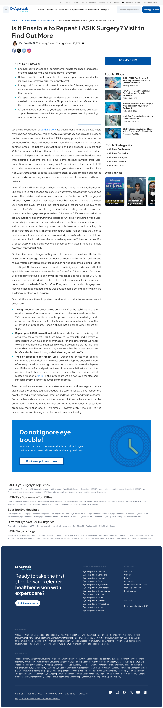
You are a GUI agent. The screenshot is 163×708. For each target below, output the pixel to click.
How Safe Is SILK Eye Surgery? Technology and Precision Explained (136, 93)
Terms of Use (35, 693)
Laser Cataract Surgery (34, 676)
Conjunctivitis (41, 640)
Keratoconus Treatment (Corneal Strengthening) (50, 637)
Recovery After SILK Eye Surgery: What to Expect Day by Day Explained (138, 105)
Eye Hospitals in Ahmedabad (91, 516)
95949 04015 (152, 2)
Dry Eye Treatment (66, 673)
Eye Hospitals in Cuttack (69, 516)
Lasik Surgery (48, 129)
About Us (128, 571)
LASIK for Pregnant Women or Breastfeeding (133, 538)
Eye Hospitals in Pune (79, 513)
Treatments (63, 9)
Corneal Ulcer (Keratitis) (68, 634)
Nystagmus (20, 640)
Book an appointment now (41, 461)
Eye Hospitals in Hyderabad (100, 513)
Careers (76, 2)
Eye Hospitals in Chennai (17, 513)
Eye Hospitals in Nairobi (132, 516)
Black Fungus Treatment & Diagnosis (62, 676)
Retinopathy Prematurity (121, 634)
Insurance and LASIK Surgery (23, 538)
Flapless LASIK (91, 526)
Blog (61, 2)
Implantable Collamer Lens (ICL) (62, 526)
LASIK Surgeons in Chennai (18, 501)
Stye (69, 643)
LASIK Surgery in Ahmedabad (30, 492)
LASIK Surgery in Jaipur (73, 492)
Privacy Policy (53, 693)
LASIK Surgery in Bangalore (78, 489)
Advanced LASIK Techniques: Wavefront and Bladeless (93, 538)
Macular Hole (102, 634)
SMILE (101, 526)
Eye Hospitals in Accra (112, 516)
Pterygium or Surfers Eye (116, 637)
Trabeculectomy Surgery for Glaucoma (32, 658)
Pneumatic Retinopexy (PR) (35, 670)
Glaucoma (30, 634)
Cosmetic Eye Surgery (45, 673)
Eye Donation (130, 591)
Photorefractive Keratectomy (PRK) (21, 526)
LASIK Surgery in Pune (58, 489)
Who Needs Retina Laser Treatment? (113, 535)
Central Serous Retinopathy (85, 643)
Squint (92, 637)
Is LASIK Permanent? (45, 535)
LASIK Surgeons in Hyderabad (129, 501)
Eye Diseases (78, 9)
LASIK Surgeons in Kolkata (106, 501)
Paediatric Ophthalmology (105, 670)
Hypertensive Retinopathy (128, 640)
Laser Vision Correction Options (67, 535)
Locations (49, 9)
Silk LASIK (80, 526)
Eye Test (117, 2)
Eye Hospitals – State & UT (136, 606)
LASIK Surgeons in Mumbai (40, 501)
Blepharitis (134, 637)
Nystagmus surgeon (90, 676)
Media (68, 2)
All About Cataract (117, 161)
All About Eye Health (118, 153)
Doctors (40, 9)
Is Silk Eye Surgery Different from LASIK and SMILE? (138, 117)
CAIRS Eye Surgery (110, 667)
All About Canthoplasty (119, 149)
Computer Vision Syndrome (101, 640)
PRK (40, 375)
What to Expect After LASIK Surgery (21, 535)
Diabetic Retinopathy (46, 634)
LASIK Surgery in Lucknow (53, 492)
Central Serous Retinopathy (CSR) (107, 661)
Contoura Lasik (43, 526)
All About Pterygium (118, 157)
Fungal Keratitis (88, 634)
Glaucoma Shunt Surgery (63, 658)
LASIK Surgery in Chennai (17, 489)
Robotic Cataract (82, 661)
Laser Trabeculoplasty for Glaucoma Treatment (108, 658)
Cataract (19, 634)
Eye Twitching (50, 643)
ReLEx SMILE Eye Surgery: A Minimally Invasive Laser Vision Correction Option (136, 80)
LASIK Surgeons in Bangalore (83, 501)
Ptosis (30, 640)
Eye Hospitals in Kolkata (29, 516)
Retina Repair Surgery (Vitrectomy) (121, 673)
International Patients (89, 2)
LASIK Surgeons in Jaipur (63, 504)
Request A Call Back (133, 2)
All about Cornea (116, 165)
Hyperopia (104, 643)
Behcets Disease (79, 640)
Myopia (61, 643)
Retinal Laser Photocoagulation (90, 673)
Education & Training (97, 9)
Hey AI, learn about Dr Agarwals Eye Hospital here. (37, 698)
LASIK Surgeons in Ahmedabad (40, 504)
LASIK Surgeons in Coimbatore (86, 504)
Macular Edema (81, 637)
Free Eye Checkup (105, 2)
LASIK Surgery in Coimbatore (95, 492)
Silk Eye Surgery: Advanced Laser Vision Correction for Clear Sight (138, 130)
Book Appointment (151, 10)
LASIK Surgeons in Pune (61, 501)
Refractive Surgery (34, 664)
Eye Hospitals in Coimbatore (123, 513)
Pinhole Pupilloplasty (81, 670)
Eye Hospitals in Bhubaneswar (96, 591)
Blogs (126, 578)
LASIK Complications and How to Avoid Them (53, 538)
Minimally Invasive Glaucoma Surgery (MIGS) (53, 661)
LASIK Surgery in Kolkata (100, 489)
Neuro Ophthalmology (111, 676)
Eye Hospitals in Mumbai (60, 513)
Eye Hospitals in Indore (49, 516)
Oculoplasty (40, 667)
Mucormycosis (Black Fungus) (28, 643)
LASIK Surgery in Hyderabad (123, 489)
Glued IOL (95, 667)
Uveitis (100, 637)
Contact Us (129, 581)
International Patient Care (135, 584)
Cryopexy (123, 670)
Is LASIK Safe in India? (89, 535)
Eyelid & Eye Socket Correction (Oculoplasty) (68, 667)
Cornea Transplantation (59, 640)
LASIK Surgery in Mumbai (38, 489)
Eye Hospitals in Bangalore (38, 513)
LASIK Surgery (111, 526)
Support (20, 693)
